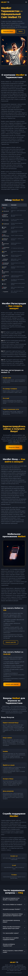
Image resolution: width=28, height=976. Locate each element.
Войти (20, 31)
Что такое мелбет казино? (11, 933)
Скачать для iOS (11, 642)
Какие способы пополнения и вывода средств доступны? (11, 927)
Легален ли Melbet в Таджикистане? (9, 945)
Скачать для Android (12, 684)
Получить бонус (8, 31)
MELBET (5, 2)
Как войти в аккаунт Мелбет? (11, 909)
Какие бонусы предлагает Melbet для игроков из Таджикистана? (13, 914)
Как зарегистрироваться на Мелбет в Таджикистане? (11, 899)
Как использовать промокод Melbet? (11, 921)
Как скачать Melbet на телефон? (12, 904)
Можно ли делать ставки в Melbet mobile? (13, 951)
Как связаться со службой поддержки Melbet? (10, 938)
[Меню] (26, 2)
